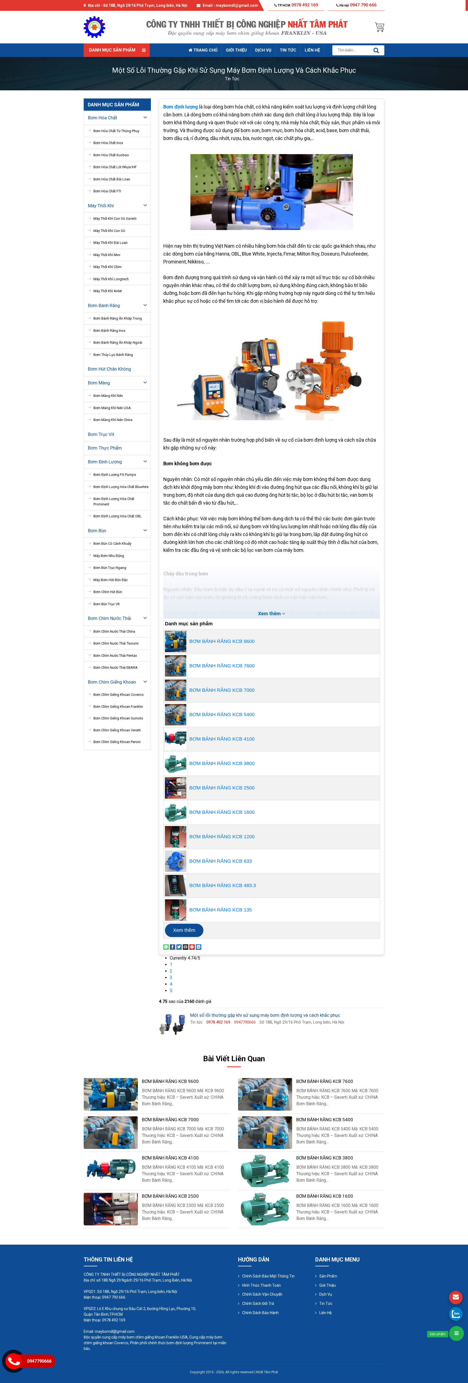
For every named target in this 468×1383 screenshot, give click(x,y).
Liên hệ (312, 50)
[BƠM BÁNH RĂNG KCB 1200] (175, 836)
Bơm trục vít (101, 434)
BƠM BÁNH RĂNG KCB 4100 (222, 739)
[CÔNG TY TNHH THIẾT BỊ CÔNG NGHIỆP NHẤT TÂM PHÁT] (94, 26)
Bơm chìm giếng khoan (112, 682)
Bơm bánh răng (104, 305)
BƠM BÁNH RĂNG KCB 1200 (222, 836)
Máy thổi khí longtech (111, 279)
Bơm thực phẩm (105, 448)
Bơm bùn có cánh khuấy (112, 543)
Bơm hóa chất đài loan (111, 179)
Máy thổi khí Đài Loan (110, 243)
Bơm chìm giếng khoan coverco (118, 695)
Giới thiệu (236, 50)
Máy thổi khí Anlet (107, 291)
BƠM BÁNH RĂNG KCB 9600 (222, 641)
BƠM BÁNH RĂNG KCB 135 (220, 910)
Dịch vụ (263, 50)
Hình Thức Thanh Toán (261, 1285)
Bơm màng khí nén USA (112, 408)
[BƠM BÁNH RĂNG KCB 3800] (175, 763)
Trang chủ (204, 50)
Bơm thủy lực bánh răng (113, 355)
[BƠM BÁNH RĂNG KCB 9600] (175, 641)
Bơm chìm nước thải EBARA (115, 667)
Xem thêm (184, 930)
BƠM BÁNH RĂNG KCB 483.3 (222, 885)
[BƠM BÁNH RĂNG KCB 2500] (175, 787)
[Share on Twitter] (179, 946)
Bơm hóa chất (102, 117)
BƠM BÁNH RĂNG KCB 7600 (222, 665)
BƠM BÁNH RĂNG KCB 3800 (222, 763)
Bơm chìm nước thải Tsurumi (116, 643)
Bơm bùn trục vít (106, 604)
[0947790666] (456, 1314)
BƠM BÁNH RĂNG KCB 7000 (222, 690)
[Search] (376, 50)
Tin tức (288, 50)
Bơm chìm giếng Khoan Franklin (118, 707)
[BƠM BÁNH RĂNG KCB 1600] (175, 812)
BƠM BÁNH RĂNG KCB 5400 (222, 714)
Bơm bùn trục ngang (109, 568)
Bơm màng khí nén (108, 396)
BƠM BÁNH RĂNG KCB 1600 (222, 812)
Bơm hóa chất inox (108, 143)
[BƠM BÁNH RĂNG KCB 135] (175, 909)
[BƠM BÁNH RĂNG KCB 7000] (175, 690)
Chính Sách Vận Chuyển (262, 1294)
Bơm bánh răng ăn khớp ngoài (117, 342)
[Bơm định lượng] (198, 107)
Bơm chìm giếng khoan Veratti (117, 730)
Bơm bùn (97, 530)
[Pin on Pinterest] (192, 946)
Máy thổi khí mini (106, 255)
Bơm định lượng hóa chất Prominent (113, 501)
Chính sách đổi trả (258, 1303)
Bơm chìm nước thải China (114, 631)
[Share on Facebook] (172, 946)
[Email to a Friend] (185, 946)
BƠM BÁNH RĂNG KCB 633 (220, 861)
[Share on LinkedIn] (198, 946)
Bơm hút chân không (109, 369)
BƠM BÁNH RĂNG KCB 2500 (222, 788)
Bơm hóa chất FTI (107, 191)
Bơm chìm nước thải (109, 618)
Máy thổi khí (101, 205)
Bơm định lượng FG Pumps (114, 475)
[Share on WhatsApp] (166, 946)
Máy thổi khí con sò (109, 231)
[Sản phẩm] (456, 1333)
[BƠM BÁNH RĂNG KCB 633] (175, 860)
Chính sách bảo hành (260, 1313)
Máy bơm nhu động (108, 556)
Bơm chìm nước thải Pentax (115, 656)
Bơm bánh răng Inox (109, 331)
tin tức (232, 78)
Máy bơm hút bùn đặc (110, 580)
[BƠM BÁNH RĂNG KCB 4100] (175, 738)
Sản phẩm (328, 1276)
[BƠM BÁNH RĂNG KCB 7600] (175, 665)
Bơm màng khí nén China (112, 420)
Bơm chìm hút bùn (107, 592)
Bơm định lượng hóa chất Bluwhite (120, 487)
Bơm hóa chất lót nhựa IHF (115, 167)
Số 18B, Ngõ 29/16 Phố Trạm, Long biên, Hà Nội (145, 5)
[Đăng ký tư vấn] (456, 1297)
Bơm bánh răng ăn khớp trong (117, 318)
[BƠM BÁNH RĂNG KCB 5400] (175, 714)
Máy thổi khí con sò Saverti (114, 218)
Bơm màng (99, 382)
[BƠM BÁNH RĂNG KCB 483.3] (175, 885)
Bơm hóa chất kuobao (111, 155)
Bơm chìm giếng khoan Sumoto (118, 718)
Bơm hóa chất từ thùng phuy (116, 131)
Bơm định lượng (105, 461)
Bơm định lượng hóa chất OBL (117, 516)
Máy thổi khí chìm (107, 267)
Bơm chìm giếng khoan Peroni (117, 742)
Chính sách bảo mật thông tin (268, 1276)
